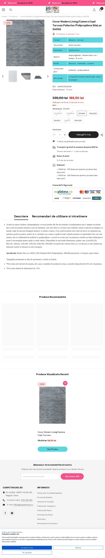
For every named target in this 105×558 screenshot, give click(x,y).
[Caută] (10, 9)
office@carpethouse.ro (23, 505)
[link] (18, 349)
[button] (3, 76)
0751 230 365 (26, 500)
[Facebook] (5, 513)
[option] (25, 43)
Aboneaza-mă (72, 476)
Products (14, 16)
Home (4, 16)
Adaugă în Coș (83, 134)
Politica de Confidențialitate (12, 532)
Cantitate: (56, 129)
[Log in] (94, 9)
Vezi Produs (52, 449)
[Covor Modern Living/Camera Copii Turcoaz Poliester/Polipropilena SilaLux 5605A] (52, 405)
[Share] (101, 135)
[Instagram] (12, 513)
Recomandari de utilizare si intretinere (59, 216)
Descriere (21, 216)
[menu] (3, 9)
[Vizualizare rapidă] (65, 383)
